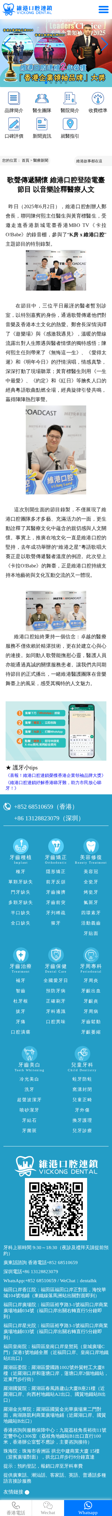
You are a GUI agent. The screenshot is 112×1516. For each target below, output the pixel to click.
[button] (46, 82)
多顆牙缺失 (20, 902)
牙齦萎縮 (91, 1032)
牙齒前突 (56, 902)
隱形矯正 (56, 871)
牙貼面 (91, 933)
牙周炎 (91, 980)
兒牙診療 (82, 1130)
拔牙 (21, 1011)
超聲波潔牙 (29, 1099)
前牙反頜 (56, 882)
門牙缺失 (21, 892)
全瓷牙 (91, 882)
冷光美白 (30, 1079)
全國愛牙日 (56, 980)
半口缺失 (21, 912)
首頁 (25, 160)
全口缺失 (21, 923)
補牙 (21, 980)
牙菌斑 (29, 1130)
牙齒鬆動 (91, 1021)
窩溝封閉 (82, 1089)
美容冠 (91, 871)
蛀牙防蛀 (82, 1079)
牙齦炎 (91, 1001)
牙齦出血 (91, 991)
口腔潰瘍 (21, 1032)
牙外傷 (82, 1110)
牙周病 (91, 1011)
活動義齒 (91, 923)
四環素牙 (91, 912)
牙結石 (29, 1120)
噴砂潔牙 (30, 1110)
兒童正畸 (82, 1099)
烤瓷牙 (91, 892)
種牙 (21, 871)
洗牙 (30, 1089)
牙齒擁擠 (56, 892)
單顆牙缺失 (20, 882)
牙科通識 (56, 1011)
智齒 (21, 991)
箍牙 (56, 923)
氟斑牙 (91, 902)
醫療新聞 (40, 160)
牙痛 (21, 1021)
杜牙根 (20, 1001)
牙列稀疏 (56, 912)
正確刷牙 (56, 1001)
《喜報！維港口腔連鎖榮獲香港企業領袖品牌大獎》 (56, 775)
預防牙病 (56, 991)
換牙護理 (82, 1120)
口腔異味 (56, 1021)
